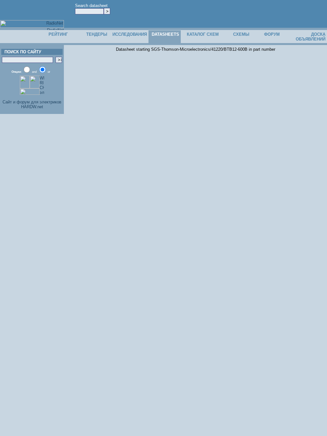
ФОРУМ (272, 34)
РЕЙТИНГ (58, 34)
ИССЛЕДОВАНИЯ (129, 34)
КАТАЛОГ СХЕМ (203, 34)
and (34, 71)
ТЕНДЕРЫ (96, 34)
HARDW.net (32, 106)
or (49, 71)
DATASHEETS (165, 34)
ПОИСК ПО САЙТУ (21, 51)
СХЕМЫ (241, 34)
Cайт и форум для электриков (32, 102)
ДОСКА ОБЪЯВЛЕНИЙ (310, 36)
